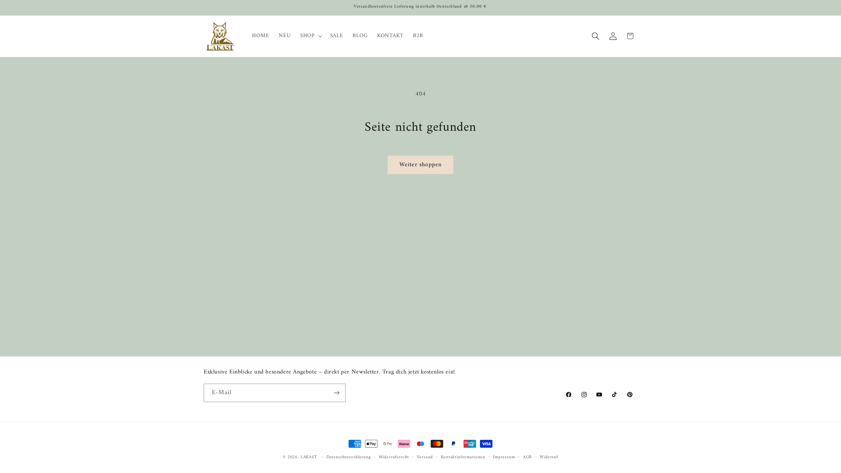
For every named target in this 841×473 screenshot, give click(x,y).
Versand (425, 457)
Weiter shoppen (420, 165)
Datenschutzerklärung (349, 457)
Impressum (504, 457)
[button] (311, 36)
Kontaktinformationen (463, 457)
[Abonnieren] (336, 393)
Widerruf (549, 457)
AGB (527, 457)
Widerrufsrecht (394, 457)
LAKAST (309, 457)
